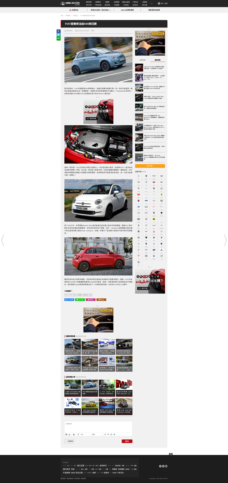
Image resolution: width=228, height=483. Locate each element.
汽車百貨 (120, 473)
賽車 (72, 465)
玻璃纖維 (121, 469)
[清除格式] (78, 434)
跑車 (93, 469)
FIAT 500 (73, 295)
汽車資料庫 (98, 5)
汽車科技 (135, 2)
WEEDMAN (69, 30)
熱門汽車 (88, 5)
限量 (135, 465)
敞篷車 (64, 465)
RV (93, 465)
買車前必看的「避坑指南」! (100, 10)
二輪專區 (144, 2)
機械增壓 (118, 465)
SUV (90, 465)
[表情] (114, 434)
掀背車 (85, 295)
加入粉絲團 (70, 299)
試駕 (113, 465)
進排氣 (127, 469)
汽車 (89, 469)
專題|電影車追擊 (154, 10)
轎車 (96, 469)
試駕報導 (116, 2)
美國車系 (89, 472)
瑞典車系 (99, 472)
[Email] (166, 466)
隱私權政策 (70, 478)
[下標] (108, 434)
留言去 (102, 299)
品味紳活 (135, 5)
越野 (86, 469)
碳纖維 (114, 469)
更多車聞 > (150, 166)
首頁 (62, 15)
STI (132, 465)
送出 (127, 441)
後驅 (103, 469)
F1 (76, 469)
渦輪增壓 (127, 465)
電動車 (85, 472)
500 (90, 295)
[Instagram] (163, 466)
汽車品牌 (126, 5)
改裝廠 (73, 472)
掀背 (111, 472)
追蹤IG (91, 299)
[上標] (105, 434)
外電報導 (116, 5)
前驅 (100, 469)
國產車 (109, 465)
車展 (123, 465)
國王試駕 (80, 466)
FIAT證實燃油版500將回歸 (87, 15)
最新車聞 (88, 2)
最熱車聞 (157, 60)
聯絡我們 (63, 478)
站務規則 (83, 478)
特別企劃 (144, 5)
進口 (82, 469)
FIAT (66, 295)
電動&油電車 (126, 2)
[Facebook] (160, 466)
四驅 (106, 469)
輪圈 (75, 465)
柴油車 (114, 472)
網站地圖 (77, 478)
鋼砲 (135, 469)
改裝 (86, 465)
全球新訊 (75, 15)
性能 (73, 469)
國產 (79, 469)
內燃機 (79, 295)
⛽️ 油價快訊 (73, 10)
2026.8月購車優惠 (127, 10)
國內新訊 (107, 5)
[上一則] (2, 240)
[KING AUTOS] (70, 3)
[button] (70, 434)
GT (102, 472)
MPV (97, 465)
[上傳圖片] (66, 434)
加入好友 (81, 299)
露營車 (106, 473)
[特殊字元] (111, 434)
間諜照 (107, 2)
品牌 (110, 469)
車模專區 (98, 2)
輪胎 (68, 465)
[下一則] (225, 240)
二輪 (132, 469)
